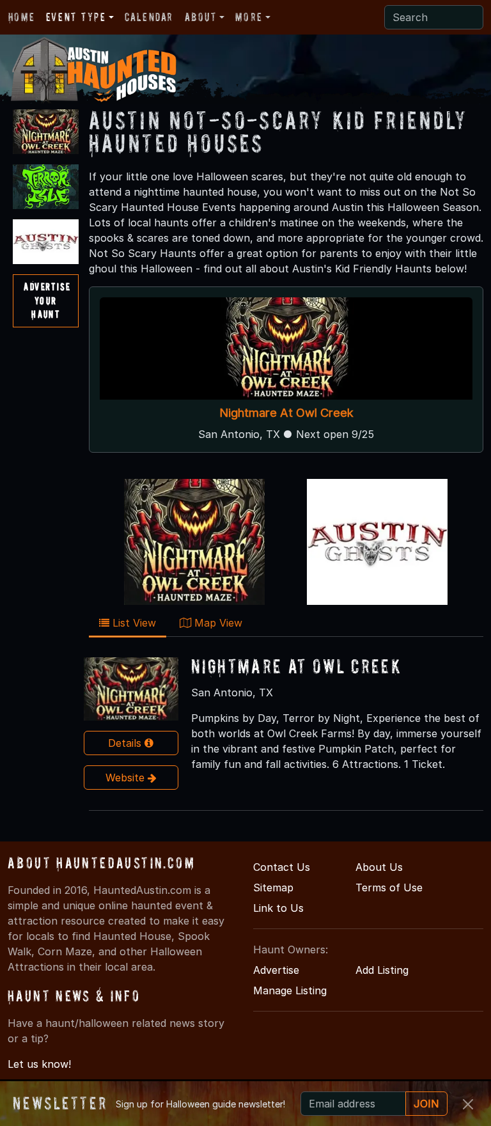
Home (21, 17)
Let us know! (39, 1064)
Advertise (276, 970)
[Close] (468, 1104)
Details (126, 743)
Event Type (76, 17)
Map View (216, 622)
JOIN (426, 1103)
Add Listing (382, 970)
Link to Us (278, 908)
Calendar (149, 17)
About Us (379, 867)
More (248, 17)
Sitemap (273, 887)
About (201, 17)
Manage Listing (290, 990)
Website (126, 777)
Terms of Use (389, 887)
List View (132, 622)
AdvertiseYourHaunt (47, 300)
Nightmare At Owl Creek (286, 413)
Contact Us (281, 867)
